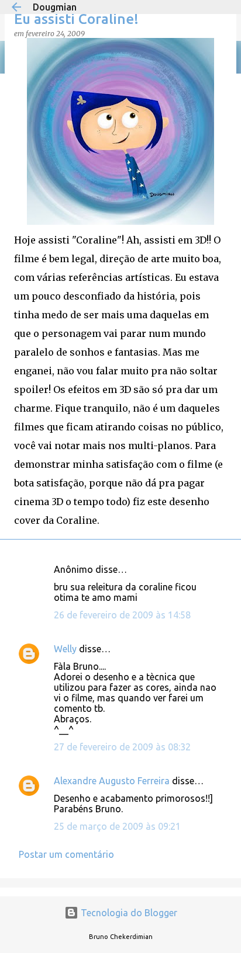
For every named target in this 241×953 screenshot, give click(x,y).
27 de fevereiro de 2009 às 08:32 (122, 747)
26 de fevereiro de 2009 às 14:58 (122, 615)
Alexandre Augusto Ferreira (112, 780)
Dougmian (55, 7)
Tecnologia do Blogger (127, 912)
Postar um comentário (66, 854)
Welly (65, 649)
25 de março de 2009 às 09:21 (117, 826)
